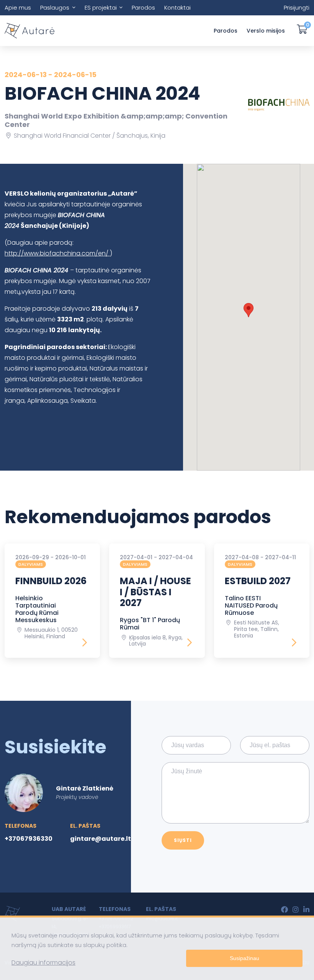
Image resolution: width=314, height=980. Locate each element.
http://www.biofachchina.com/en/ (57, 253)
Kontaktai (177, 7)
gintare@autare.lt (100, 838)
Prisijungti (296, 7)
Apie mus (18, 7)
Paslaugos (54, 7)
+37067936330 (28, 838)
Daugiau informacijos (43, 962)
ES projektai (101, 7)
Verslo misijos (266, 31)
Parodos (143, 7)
